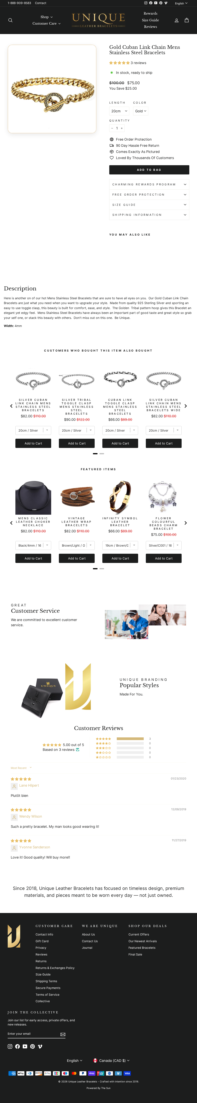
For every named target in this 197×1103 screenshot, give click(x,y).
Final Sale (135, 954)
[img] (21, 779)
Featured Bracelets (142, 948)
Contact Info (44, 934)
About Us (88, 934)
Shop (45, 17)
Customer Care (45, 23)
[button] (120, 63)
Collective (43, 1001)
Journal (87, 948)
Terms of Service (47, 994)
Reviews (150, 27)
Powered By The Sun (98, 1088)
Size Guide (150, 20)
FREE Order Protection (138, 194)
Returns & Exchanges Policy (55, 968)
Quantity (119, 120)
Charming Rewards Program (144, 184)
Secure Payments (48, 988)
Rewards (150, 13)
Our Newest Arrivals (143, 941)
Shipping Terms (46, 981)
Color (140, 102)
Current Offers (139, 934)
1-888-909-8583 (19, 3)
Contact (40, 3)
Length (117, 102)
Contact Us (90, 941)
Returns (41, 961)
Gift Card (42, 941)
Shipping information (137, 214)
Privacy (41, 948)
